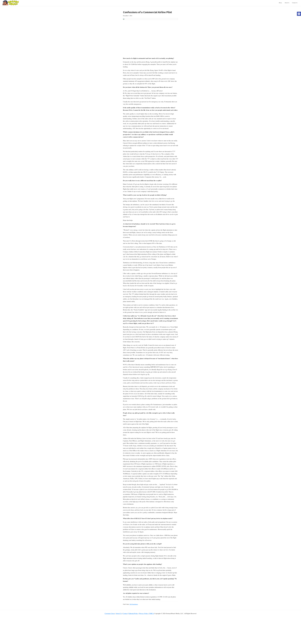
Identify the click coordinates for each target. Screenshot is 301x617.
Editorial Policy (133, 613)
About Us (119, 613)
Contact (125, 613)
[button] (299, 14)
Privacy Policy (144, 613)
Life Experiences (134, 604)
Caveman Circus (110, 613)
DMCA (151, 613)
